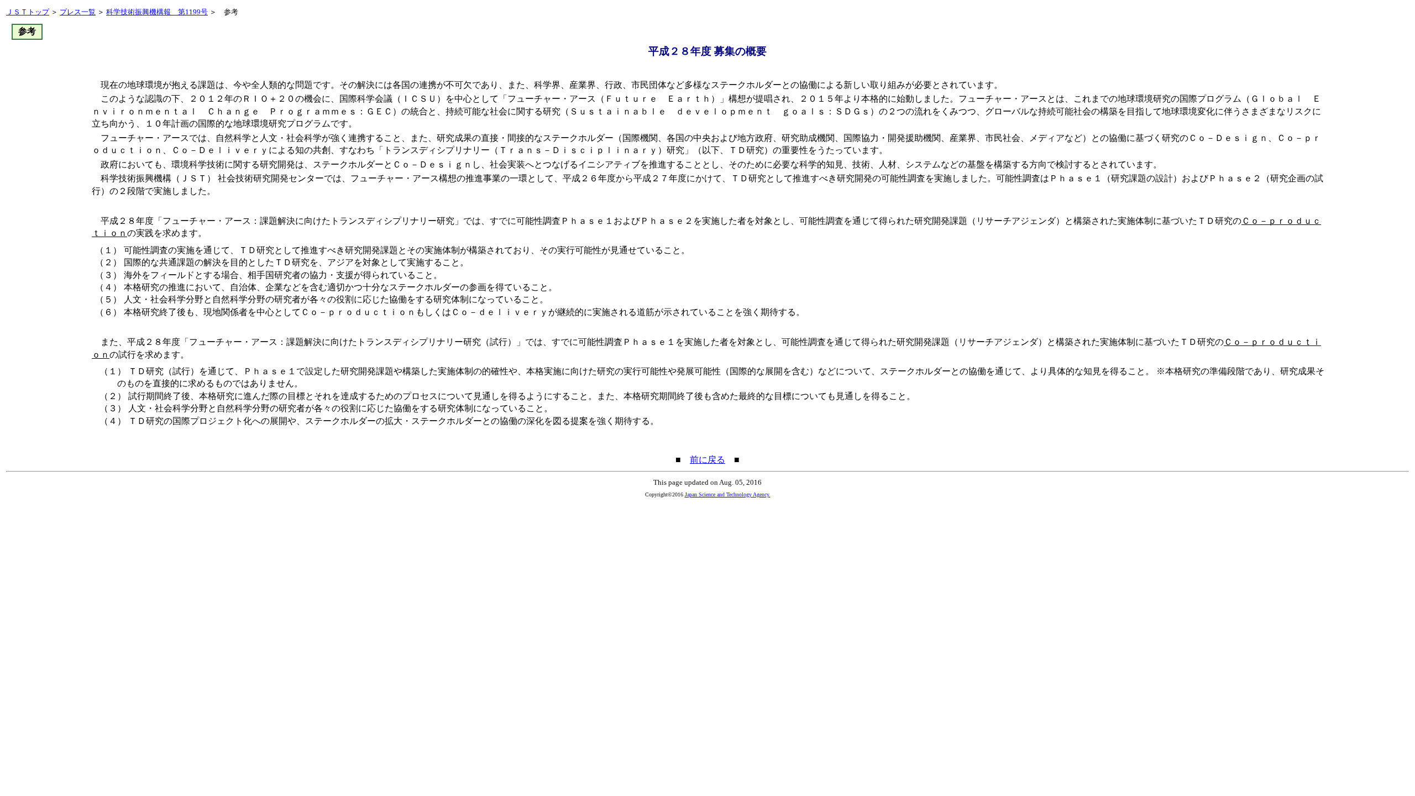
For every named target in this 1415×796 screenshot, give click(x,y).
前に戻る (707, 459)
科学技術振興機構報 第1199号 (157, 12)
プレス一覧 (78, 12)
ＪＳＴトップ (27, 12)
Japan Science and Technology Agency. (728, 494)
